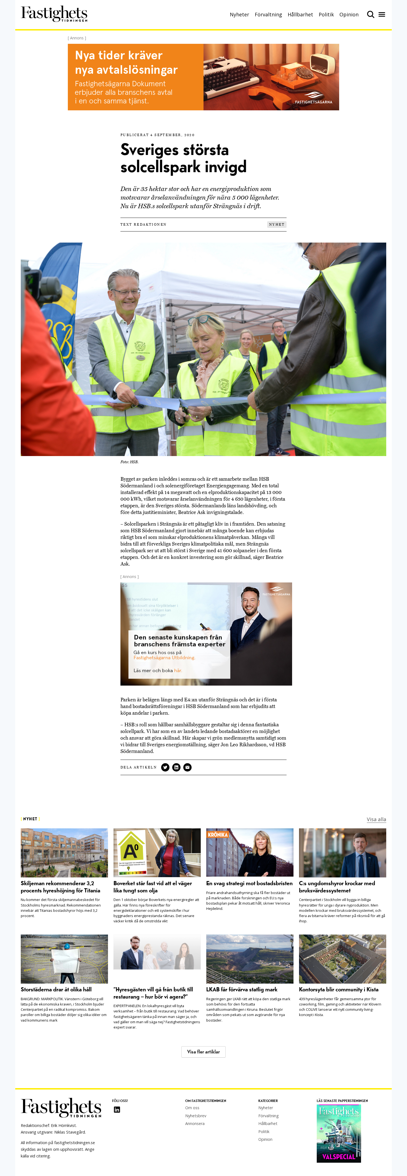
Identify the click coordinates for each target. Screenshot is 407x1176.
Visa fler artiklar (203, 1052)
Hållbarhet (300, 14)
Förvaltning (268, 14)
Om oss (192, 1107)
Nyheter (239, 14)
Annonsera (195, 1123)
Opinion (349, 14)
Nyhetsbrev (195, 1115)
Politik (326, 14)
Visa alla (376, 819)
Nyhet (277, 224)
